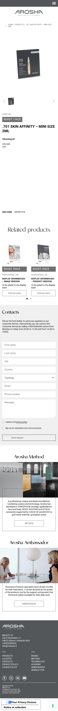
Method (29, 523)
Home (10, 25)
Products (19, 25)
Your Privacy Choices (24, 702)
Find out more (14, 293)
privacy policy (21, 422)
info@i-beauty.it (9, 646)
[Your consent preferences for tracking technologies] (53, 706)
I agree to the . (16, 422)
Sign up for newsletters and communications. (23, 428)
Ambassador (29, 604)
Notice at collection (15, 707)
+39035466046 (9, 643)
